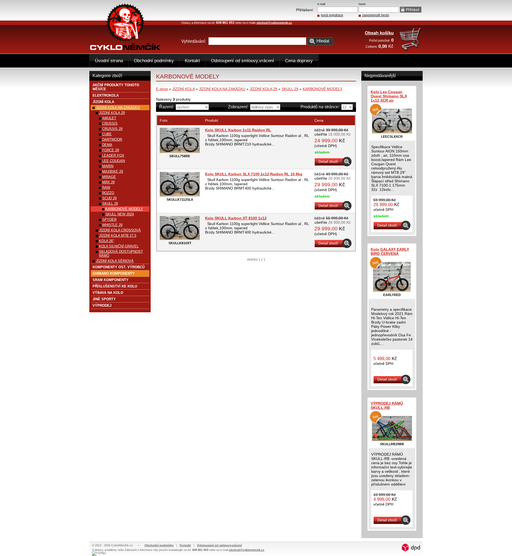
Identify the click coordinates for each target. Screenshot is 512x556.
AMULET (109, 118)
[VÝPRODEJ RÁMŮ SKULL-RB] (392, 439)
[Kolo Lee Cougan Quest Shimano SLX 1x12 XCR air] (392, 132)
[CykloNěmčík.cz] (125, 49)
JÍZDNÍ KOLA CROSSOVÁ (120, 230)
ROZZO (108, 193)
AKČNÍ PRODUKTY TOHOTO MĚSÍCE (116, 87)
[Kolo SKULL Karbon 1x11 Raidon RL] (180, 151)
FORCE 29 (110, 150)
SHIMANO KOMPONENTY (114, 273)
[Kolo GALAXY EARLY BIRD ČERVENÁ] (392, 290)
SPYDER (109, 220)
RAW (106, 188)
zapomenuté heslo (375, 15)
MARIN (107, 166)
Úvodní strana (109, 60)
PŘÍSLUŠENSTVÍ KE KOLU (115, 286)
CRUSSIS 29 (112, 129)
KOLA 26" (106, 241)
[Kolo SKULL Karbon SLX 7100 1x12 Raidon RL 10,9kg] (180, 195)
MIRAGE (109, 177)
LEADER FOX (113, 155)
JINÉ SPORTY (104, 299)
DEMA (107, 145)
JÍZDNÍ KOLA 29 (263, 89)
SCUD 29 (109, 198)
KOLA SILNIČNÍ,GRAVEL (119, 246)
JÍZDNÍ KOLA (183, 89)
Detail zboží (328, 161)
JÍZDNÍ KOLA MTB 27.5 (117, 236)
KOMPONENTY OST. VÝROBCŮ (119, 267)
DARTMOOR (112, 139)
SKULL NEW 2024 (119, 214)
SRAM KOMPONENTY (111, 280)
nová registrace (332, 15)
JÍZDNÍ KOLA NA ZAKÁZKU (222, 89)
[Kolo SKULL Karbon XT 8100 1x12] (180, 238)
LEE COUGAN (113, 161)
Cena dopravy (299, 60)
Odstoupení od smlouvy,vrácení (242, 60)
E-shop (162, 89)
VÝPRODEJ (102, 305)
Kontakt (192, 60)
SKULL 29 (290, 89)
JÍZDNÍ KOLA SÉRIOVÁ (115, 261)
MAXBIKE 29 (112, 171)
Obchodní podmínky (154, 60)
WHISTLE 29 (112, 225)
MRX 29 (108, 182)
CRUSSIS (110, 123)
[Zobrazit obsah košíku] (411, 50)
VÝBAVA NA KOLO (108, 293)
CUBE (107, 134)
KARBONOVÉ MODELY (322, 89)
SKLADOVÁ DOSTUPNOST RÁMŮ (121, 254)
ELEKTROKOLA (106, 95)
